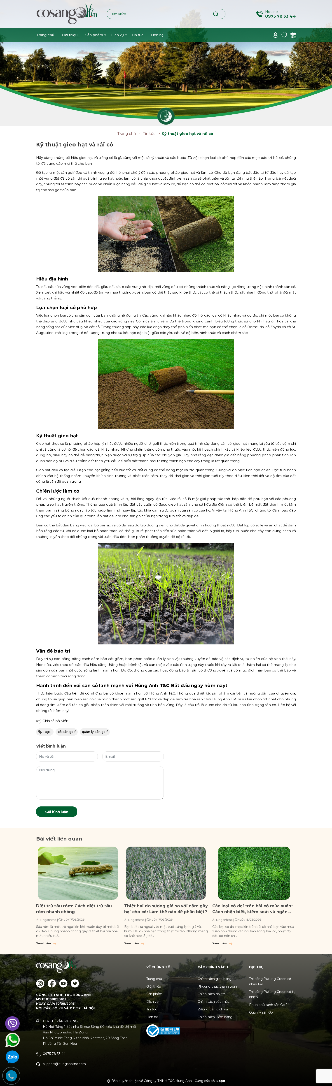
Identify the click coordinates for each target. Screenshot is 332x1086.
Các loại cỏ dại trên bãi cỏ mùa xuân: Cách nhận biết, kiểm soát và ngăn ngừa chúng (252, 909)
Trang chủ (45, 35)
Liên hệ (157, 35)
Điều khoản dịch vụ (213, 1009)
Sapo (220, 1081)
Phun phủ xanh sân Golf (268, 1005)
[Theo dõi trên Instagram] (40, 983)
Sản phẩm (94, 35)
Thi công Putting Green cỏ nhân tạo (270, 981)
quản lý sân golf (95, 732)
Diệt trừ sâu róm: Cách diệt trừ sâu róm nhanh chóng (74, 908)
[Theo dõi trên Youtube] (63, 983)
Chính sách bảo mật (213, 1002)
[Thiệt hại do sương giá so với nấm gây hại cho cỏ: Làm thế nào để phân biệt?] (166, 873)
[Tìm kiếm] (215, 14)
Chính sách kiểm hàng (215, 1017)
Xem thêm (43, 943)
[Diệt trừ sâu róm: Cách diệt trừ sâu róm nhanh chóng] (78, 873)
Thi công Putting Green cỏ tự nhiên (272, 994)
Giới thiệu (70, 35)
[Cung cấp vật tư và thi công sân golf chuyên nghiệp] (166, 62)
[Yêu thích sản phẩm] (284, 34)
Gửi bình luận (56, 812)
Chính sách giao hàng (214, 979)
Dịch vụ (117, 35)
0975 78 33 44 (280, 16)
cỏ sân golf (66, 732)
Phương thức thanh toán (217, 986)
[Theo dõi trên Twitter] (75, 983)
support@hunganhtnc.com (64, 1064)
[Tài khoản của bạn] (275, 34)
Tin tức (137, 35)
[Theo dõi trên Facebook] (52, 983)
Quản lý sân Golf (262, 1012)
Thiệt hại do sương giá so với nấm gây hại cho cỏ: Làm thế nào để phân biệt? (166, 908)
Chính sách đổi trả (212, 994)
